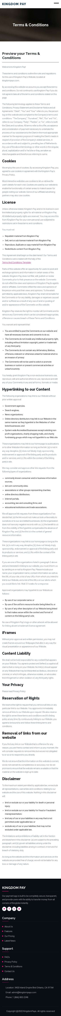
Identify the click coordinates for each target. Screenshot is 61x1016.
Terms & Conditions (13, 966)
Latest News (10, 941)
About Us (9, 926)
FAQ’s (7, 957)
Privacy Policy (11, 962)
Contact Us (9, 971)
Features (8, 931)
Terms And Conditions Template (16, 262)
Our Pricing (9, 936)
